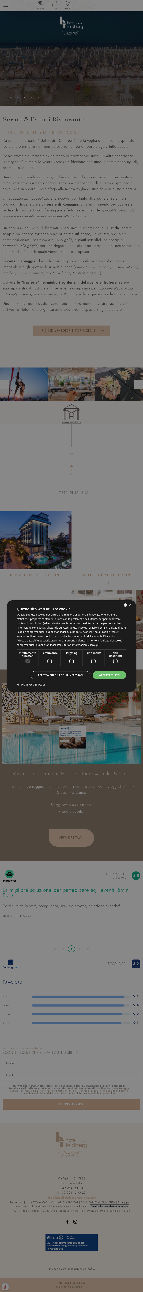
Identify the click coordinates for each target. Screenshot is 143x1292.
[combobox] (125, 605)
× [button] (130, 605)
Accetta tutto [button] (109, 675)
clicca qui (93, 645)
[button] (31, 684)
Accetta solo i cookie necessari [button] (60, 675)
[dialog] (71, 646)
